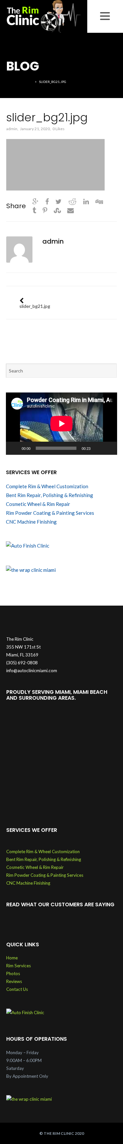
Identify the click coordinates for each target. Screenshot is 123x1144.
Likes (58, 128)
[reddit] (72, 201)
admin (11, 128)
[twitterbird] (58, 201)
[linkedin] (86, 201)
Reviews (14, 981)
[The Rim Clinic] (44, 16)
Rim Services (18, 965)
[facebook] (47, 201)
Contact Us (17, 989)
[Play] (14, 448)
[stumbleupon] (57, 210)
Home (12, 957)
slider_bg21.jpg (34, 306)
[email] (70, 210)
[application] (61, 423)
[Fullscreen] (108, 448)
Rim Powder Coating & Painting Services (50, 513)
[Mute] (97, 448)
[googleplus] (35, 201)
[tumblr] (34, 210)
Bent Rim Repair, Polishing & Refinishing (49, 495)
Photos (13, 973)
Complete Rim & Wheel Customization (47, 486)
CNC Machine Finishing (31, 522)
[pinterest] (45, 210)
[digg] (99, 201)
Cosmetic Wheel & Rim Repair (38, 504)
